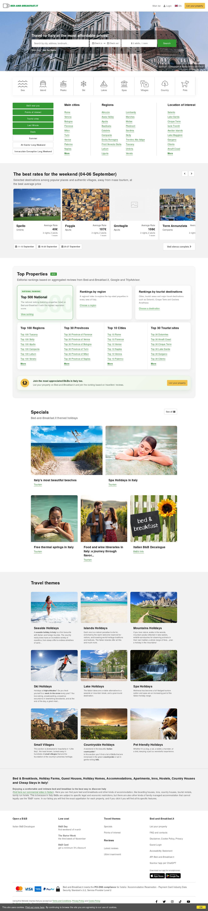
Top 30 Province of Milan (76, 353)
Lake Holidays (94, 686)
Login (169, 5)
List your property (194, 5)
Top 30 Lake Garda (160, 348)
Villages (144, 90)
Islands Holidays (96, 628)
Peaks (63, 90)
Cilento (171, 144)
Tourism (38, 484)
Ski (83, 90)
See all (169, 411)
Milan (67, 130)
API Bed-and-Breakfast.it (162, 856)
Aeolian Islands (175, 130)
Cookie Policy (94, 900)
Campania (107, 135)
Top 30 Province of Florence (78, 334)
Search (167, 43)
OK (201, 907)
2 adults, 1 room (140, 43)
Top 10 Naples (115, 348)
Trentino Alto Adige (135, 139)
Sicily (128, 135)
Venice (67, 139)
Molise (129, 121)
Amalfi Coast (174, 148)
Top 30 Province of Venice (77, 339)
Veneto (129, 153)
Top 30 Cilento (158, 358)
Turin (66, 135)
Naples (67, 148)
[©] (134, 205)
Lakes (104, 90)
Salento (171, 112)
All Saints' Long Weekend (33, 144)
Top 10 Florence (116, 339)
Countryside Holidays (99, 745)
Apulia (105, 121)
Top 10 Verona (115, 353)
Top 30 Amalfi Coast (161, 339)
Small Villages (44, 745)
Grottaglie (121, 226)
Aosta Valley (108, 116)
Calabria (106, 130)
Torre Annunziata (175, 226)
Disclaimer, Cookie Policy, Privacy (166, 838)
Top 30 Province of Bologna (78, 344)
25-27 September (72, 246)
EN (180, 5)
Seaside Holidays (46, 628)
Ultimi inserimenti (112, 854)
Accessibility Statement (161, 850)
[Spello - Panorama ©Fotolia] (37, 205)
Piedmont (130, 125)
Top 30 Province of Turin (76, 348)
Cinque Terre (174, 121)
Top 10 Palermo (115, 358)
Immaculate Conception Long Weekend (33, 151)
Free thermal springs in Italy (54, 547)
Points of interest (33, 112)
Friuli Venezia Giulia (111, 144)
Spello (20, 226)
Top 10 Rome (114, 334)
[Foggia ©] (85, 205)
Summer (33, 138)
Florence (68, 125)
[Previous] (185, 174)
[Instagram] (172, 901)
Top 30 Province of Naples (77, 358)
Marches (130, 116)
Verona (67, 116)
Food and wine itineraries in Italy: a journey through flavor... (103, 551)
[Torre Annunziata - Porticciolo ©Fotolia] (183, 205)
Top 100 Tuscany (29, 334)
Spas (124, 90)
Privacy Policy (78, 900)
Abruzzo (106, 112)
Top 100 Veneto (28, 358)
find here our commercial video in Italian (33, 792)
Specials (108, 826)
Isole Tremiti (174, 125)
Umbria (129, 148)
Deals (33, 131)
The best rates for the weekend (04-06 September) (65, 174)
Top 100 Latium (28, 353)
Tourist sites (33, 118)
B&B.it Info (138, 551)
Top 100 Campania (30, 348)
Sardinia (130, 130)
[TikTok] (180, 901)
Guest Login (156, 844)
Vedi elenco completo (178, 246)
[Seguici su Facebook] (158, 901)
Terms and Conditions (61, 900)
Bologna (68, 121)
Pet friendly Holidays (148, 745)
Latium (105, 148)
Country (165, 90)
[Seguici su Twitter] (164, 901)
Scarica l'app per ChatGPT (163, 862)
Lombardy (131, 112)
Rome (67, 112)
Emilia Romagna (110, 139)
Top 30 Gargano (159, 353)
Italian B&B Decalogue (149, 547)
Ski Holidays (43, 686)
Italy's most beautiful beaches (55, 480)
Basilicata (106, 125)
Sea (23, 90)
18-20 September (49, 246)
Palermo (68, 144)
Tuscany (130, 144)
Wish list (156, 5)
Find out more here (35, 907)
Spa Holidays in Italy (123, 480)
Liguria (105, 153)
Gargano (172, 139)
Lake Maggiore (175, 135)
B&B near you (33, 105)
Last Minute (33, 125)
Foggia (70, 226)
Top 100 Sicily (27, 339)
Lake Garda (173, 116)
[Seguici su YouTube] (188, 901)
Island (43, 90)
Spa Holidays (142, 686)
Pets (185, 90)
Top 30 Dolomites (159, 334)
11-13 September (26, 246)
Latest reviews (111, 848)
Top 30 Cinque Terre (161, 344)
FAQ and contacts (158, 832)
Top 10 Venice (115, 344)
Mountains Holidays (147, 628)
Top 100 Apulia (28, 344)
